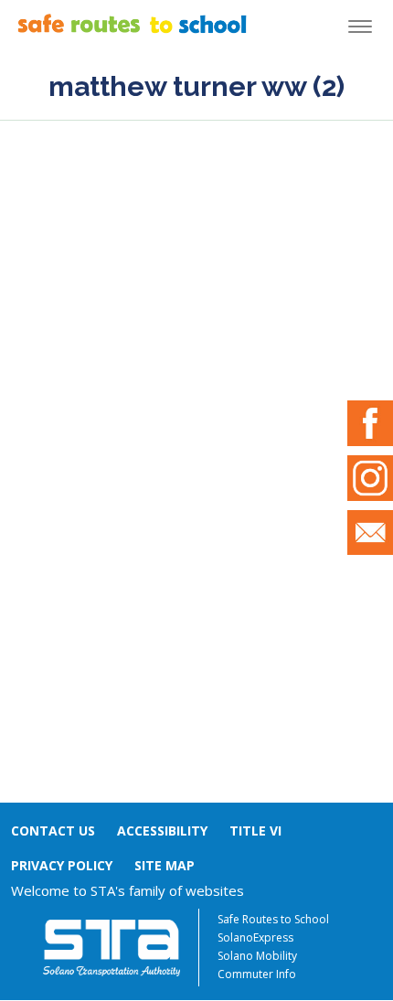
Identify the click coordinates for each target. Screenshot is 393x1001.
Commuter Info (257, 974)
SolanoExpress (255, 937)
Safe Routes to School (273, 919)
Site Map (164, 865)
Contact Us (53, 830)
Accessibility (162, 830)
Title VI (255, 830)
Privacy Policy (61, 865)
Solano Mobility (257, 956)
